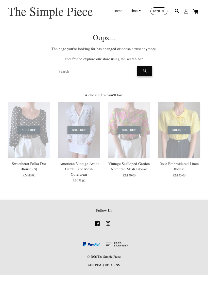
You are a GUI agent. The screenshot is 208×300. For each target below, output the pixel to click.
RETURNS (112, 265)
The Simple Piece (50, 11)
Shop (134, 11)
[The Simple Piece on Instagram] (108, 226)
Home (118, 11)
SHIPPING (95, 265)
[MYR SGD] (158, 11)
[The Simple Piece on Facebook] (97, 226)
